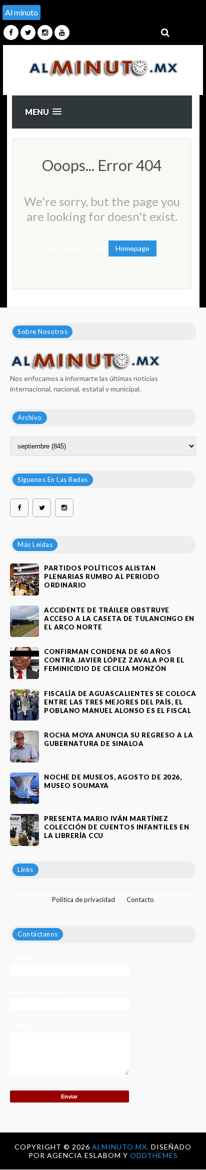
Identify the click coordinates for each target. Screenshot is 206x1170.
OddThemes (154, 1155)
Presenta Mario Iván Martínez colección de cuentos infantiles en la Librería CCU (116, 827)
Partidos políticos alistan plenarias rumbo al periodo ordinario (102, 576)
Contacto (140, 900)
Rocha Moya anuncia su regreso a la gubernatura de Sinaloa (118, 739)
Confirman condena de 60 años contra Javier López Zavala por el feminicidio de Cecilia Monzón (114, 660)
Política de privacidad (83, 900)
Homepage (133, 248)
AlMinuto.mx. (121, 1146)
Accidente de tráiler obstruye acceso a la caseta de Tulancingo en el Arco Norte (119, 618)
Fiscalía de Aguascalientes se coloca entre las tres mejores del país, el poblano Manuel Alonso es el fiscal (120, 702)
